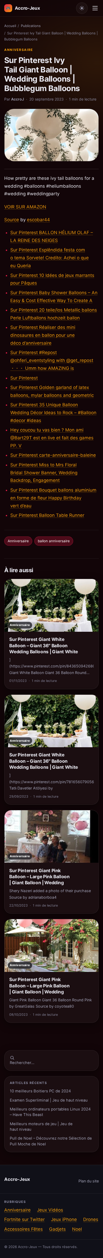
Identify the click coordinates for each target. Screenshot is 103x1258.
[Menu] (95, 8)
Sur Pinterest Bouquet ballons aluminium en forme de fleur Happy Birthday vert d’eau (53, 497)
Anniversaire (18, 50)
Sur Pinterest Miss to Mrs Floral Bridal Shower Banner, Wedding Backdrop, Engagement (43, 472)
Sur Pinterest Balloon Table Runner (47, 515)
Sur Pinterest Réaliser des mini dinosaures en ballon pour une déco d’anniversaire (42, 335)
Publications (31, 26)
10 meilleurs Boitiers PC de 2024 (40, 1091)
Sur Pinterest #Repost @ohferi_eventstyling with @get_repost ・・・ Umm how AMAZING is (51, 360)
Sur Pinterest (24, 378)
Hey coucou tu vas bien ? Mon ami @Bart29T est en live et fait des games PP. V (51, 437)
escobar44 (38, 219)
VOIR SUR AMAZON (25, 206)
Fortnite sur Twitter (24, 1219)
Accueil (10, 26)
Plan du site (88, 1181)
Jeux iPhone (64, 1219)
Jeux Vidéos (50, 1210)
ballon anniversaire (54, 541)
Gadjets (57, 1229)
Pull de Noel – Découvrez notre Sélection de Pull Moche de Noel (51, 1141)
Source (11, 219)
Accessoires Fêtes (23, 1229)
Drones (90, 1219)
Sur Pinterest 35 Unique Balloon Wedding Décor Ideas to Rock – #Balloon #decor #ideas (53, 412)
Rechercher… (22, 1062)
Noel (77, 1229)
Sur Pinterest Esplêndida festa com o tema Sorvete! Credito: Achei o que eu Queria (49, 257)
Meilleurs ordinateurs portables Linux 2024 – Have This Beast (50, 1112)
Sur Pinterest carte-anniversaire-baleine (53, 455)
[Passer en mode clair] (82, 8)
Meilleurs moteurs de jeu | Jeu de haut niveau (41, 1127)
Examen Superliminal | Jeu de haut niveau (49, 1100)
